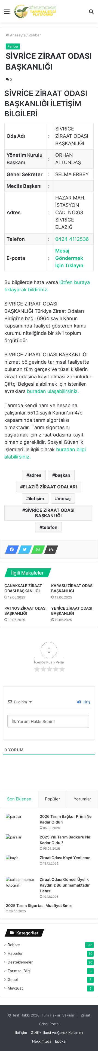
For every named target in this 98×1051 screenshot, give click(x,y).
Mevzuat (15, 988)
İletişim (21, 1032)
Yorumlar (82, 798)
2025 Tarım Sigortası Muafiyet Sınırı (39, 905)
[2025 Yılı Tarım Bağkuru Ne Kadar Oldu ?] (21, 842)
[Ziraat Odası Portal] (35, 11)
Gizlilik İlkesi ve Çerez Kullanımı (57, 1032)
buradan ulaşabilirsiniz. (53, 391)
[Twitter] (23, 549)
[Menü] (7, 13)
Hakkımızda (41, 1041)
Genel (13, 979)
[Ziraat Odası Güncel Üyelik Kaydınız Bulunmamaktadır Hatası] (21, 887)
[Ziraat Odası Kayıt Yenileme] (21, 864)
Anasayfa (17, 35)
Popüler (52, 798)
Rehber (35, 35)
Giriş (85, 702)
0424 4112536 (72, 239)
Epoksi (60, 1041)
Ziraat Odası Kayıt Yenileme (65, 857)
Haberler (15, 953)
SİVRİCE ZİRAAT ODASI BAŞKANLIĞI (49, 512)
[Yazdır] (49, 549)
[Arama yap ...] (91, 13)
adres (35, 475)
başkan (62, 475)
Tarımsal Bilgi (19, 971)
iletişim (36, 498)
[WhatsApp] (36, 549)
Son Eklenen (19, 798)
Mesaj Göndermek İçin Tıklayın (69, 258)
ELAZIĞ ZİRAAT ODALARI (50, 486)
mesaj (64, 498)
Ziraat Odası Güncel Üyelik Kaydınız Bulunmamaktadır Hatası (65, 885)
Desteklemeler (20, 962)
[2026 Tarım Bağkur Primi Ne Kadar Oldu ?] (21, 822)
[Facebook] (10, 549)
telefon (49, 527)
